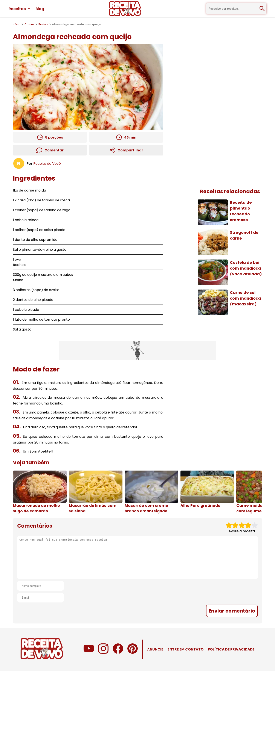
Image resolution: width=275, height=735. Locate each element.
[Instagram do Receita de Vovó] (103, 652)
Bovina (43, 24)
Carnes (29, 24)
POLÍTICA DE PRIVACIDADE (231, 649)
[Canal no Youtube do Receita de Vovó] (89, 652)
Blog (39, 8)
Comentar (54, 150)
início (16, 24)
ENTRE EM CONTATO (185, 649)
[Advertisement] (137, 350)
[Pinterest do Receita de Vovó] (132, 652)
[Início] (125, 8)
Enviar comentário (232, 610)
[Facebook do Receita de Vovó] (118, 652)
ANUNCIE (155, 649)
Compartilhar (130, 150)
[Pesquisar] (262, 8)
